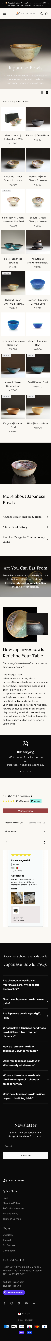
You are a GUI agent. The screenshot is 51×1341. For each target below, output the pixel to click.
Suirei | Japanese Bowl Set (13, 260)
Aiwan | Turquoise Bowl (37, 343)
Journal (7, 1240)
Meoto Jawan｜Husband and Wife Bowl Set (13, 137)
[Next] (43, 842)
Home (6, 101)
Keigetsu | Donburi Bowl (13, 425)
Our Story (8, 1234)
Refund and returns (13, 1208)
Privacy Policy (10, 1213)
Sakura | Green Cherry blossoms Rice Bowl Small (38, 219)
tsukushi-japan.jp (12, 1285)
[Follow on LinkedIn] (33, 1303)
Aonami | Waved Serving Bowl (13, 384)
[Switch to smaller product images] (47, 93)
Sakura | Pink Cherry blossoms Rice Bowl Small (13, 219)
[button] (17, 898)
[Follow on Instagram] (11, 1303)
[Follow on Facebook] (4, 1303)
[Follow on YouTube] (26, 1303)
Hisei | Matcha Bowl (37, 423)
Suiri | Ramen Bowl (38, 382)
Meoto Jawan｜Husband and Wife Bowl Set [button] (21, 920)
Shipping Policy (11, 1203)
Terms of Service (12, 1218)
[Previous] (7, 842)
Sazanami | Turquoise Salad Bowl (13, 343)
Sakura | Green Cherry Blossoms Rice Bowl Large (13, 302)
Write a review (25, 810)
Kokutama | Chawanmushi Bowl (37, 260)
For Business (10, 1245)
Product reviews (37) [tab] (14, 822)
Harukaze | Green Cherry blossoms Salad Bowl (13, 178)
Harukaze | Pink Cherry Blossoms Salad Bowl (38, 178)
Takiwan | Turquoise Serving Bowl (37, 301)
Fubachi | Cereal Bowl (37, 135)
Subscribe (25, 1155)
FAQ (5, 1197)
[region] (25, 754)
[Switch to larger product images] (42, 93)
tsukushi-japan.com (13, 1281)
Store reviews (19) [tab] (37, 822)
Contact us (9, 1250)
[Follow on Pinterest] (19, 1303)
